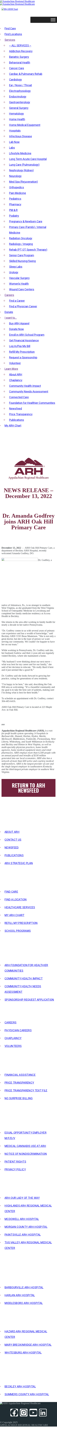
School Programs (18, 930)
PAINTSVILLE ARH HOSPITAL (23, 1234)
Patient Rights (15, 1161)
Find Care (11, 891)
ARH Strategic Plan (19, 863)
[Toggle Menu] (53, 19)
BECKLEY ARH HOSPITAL (20, 1386)
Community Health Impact (24, 978)
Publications (14, 855)
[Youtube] (33, 1412)
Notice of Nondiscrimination (26, 1153)
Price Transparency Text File (26, 1090)
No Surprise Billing (19, 1098)
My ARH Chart (14, 915)
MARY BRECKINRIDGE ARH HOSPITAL (28, 1344)
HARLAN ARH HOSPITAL (20, 1295)
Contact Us (13, 839)
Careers (10, 1022)
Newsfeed (12, 847)
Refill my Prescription (21, 923)
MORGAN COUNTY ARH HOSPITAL (26, 1226)
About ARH (12, 831)
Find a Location (16, 899)
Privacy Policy (15, 1169)
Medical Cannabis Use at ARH (25, 1146)
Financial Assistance (20, 1074)
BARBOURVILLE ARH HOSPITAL (24, 1287)
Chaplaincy (13, 1038)
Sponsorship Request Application (29, 999)
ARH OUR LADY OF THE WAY (22, 1197)
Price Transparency (19, 1082)
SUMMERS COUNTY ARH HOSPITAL (27, 1394)
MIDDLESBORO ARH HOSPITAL (24, 1303)
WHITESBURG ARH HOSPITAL (23, 1352)
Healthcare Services (20, 907)
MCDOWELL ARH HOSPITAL (22, 1219)
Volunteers (13, 1046)
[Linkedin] (43, 1412)
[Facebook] (14, 1412)
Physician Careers (18, 1030)
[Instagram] (24, 1412)
